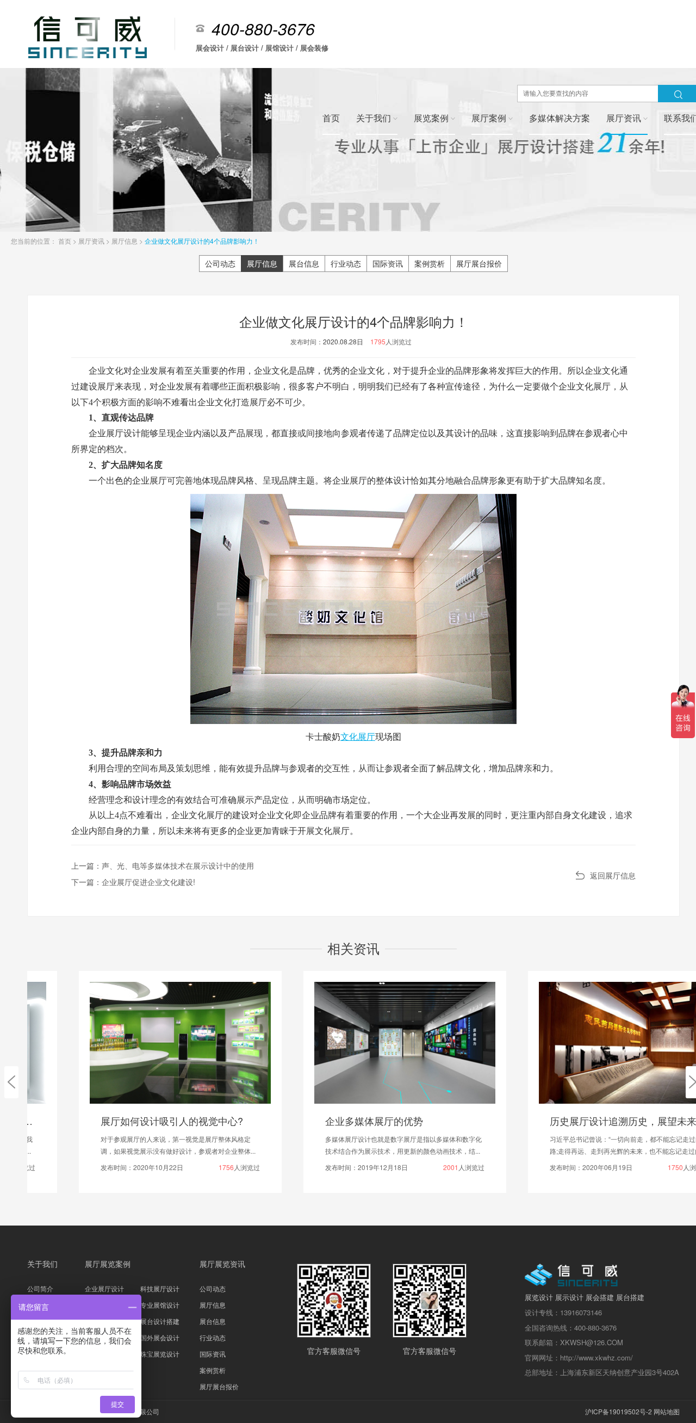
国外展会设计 (159, 1337)
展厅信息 (125, 240)
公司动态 (220, 263)
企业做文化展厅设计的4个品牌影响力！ (202, 240)
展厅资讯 (92, 240)
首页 (65, 240)
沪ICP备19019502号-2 (618, 1411)
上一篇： (162, 865)
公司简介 (40, 1288)
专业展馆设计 (159, 1304)
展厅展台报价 (479, 263)
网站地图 (667, 1411)
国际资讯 (387, 263)
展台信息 (304, 263)
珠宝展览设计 (159, 1353)
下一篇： (133, 881)
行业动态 (346, 263)
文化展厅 (357, 736)
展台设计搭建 (159, 1321)
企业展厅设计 (104, 1288)
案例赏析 (429, 263)
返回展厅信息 (613, 875)
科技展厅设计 (159, 1288)
